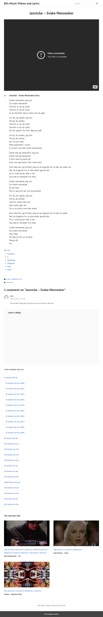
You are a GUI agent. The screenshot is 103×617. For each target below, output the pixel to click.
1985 (5, 550)
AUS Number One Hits (11, 449)
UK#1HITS (43, 553)
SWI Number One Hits (11, 493)
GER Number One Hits (11, 444)
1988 (55, 550)
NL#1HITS (44, 550)
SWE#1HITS (25, 553)
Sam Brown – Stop (61, 553)
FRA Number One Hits (11, 460)
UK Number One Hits (11, 438)
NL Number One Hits (11, 499)
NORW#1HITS (17, 279)
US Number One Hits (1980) (15, 383)
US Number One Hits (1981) (15, 389)
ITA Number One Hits (11, 471)
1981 (9, 279)
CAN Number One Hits (11, 455)
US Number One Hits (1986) (15, 416)
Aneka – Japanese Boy (13, 594)
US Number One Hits (11, 378)
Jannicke (10, 282)
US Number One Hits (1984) (15, 405)
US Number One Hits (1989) (15, 433)
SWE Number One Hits (11, 488)
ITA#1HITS (36, 550)
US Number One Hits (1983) (15, 400)
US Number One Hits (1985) (15, 411)
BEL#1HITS (20, 550)
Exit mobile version (51, 614)
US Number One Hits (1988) (15, 427)
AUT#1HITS (12, 550)
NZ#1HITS (17, 553)
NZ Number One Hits (11, 466)
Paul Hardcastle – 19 (12, 556)
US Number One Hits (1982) (15, 394)
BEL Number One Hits (11, 504)
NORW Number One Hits (12, 482)
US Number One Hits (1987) (15, 422)
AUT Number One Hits (11, 477)
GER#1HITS (28, 550)
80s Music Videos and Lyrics (21, 3)
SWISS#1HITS (34, 553)
